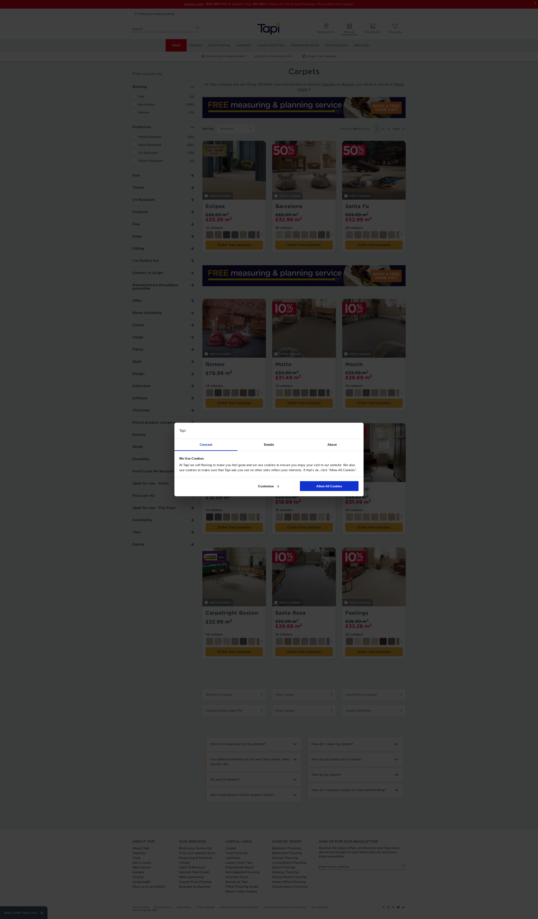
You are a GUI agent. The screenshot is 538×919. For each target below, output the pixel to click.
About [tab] (332, 444)
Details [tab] (269, 444)
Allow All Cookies (329, 486)
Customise (266, 486)
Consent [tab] (206, 444)
